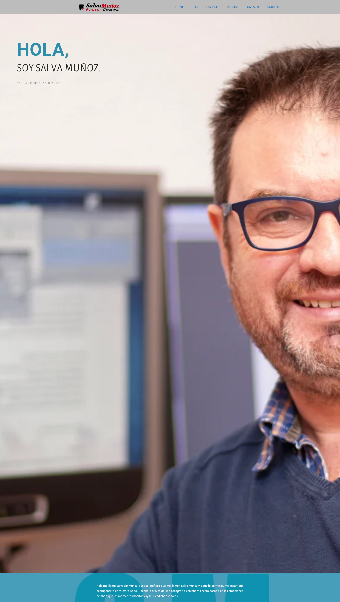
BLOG (194, 7)
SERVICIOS (212, 7)
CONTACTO (253, 7)
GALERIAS (232, 7)
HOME (179, 7)
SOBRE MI (273, 7)
